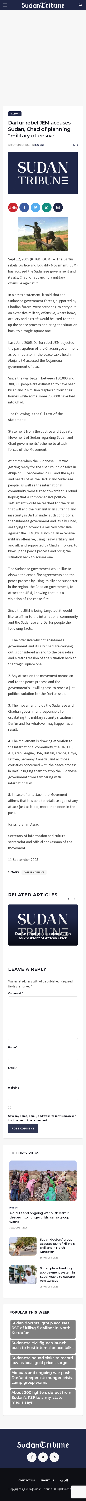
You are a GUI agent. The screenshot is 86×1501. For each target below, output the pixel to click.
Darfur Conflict (34, 872)
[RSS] (54, 1457)
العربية (64, 1480)
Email (12, 1067)
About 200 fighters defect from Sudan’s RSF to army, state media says (41, 1397)
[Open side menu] (5, 5)
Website (13, 1087)
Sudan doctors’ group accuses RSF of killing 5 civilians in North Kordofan (57, 1246)
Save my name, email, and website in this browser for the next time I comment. (42, 1118)
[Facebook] (32, 1457)
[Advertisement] (43, 55)
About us (47, 1480)
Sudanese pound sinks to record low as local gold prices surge (42, 1360)
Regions (15, 113)
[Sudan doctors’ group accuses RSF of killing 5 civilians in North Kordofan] (23, 1246)
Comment (15, 993)
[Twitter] (43, 1457)
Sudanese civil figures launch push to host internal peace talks (42, 1345)
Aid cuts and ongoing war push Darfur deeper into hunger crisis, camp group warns (39, 1217)
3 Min (13, 207)
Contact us (26, 1480)
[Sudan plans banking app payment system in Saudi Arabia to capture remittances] (23, 1274)
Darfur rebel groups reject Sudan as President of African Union (43, 936)
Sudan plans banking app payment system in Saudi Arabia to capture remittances (57, 1274)
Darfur (13, 1207)
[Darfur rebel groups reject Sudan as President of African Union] (43, 925)
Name (12, 1047)
